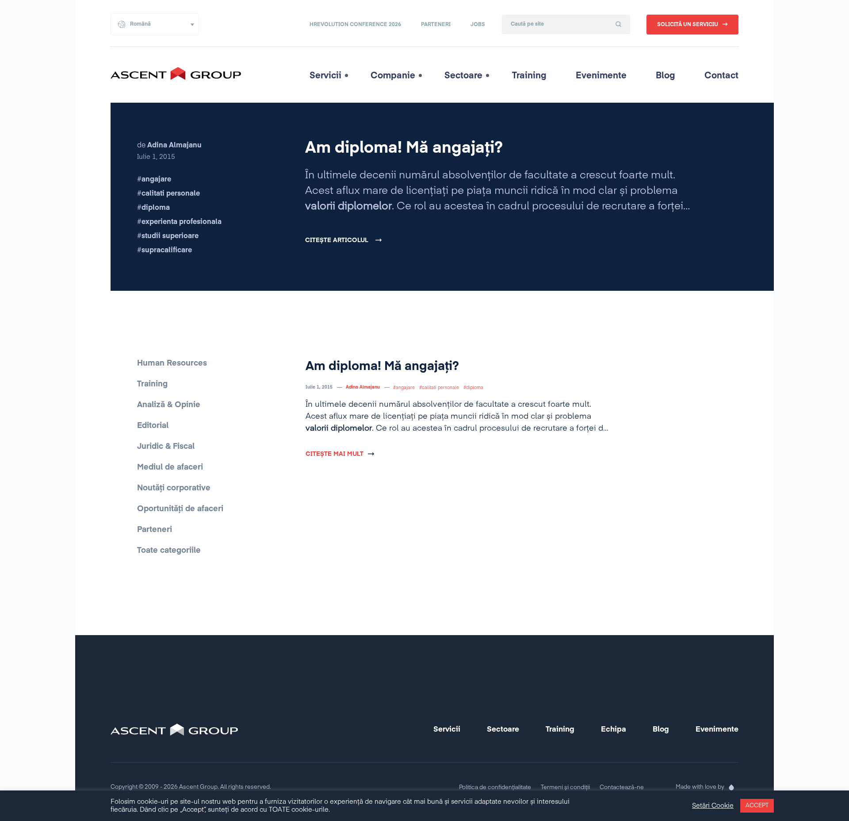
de (169, 145)
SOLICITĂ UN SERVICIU (687, 24)
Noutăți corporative (173, 488)
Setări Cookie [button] (713, 806)
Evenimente (601, 75)
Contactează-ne (622, 787)
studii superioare (170, 236)
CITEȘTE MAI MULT (334, 454)
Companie (393, 75)
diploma (156, 208)
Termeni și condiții (565, 787)
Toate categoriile (169, 551)
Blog (665, 75)
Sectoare (463, 75)
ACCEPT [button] (757, 806)
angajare (156, 179)
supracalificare (167, 250)
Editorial (152, 426)
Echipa (613, 729)
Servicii (325, 75)
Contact (721, 75)
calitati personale (171, 193)
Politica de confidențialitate (495, 787)
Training (529, 75)
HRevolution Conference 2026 (355, 24)
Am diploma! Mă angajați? (404, 148)
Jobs (477, 24)
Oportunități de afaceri (180, 509)
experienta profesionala (182, 222)
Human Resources (172, 363)
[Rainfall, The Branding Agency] (731, 787)
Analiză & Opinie (168, 405)
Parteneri (436, 24)
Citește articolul (336, 240)
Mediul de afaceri (170, 467)
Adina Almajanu (363, 387)
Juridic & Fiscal (166, 447)
